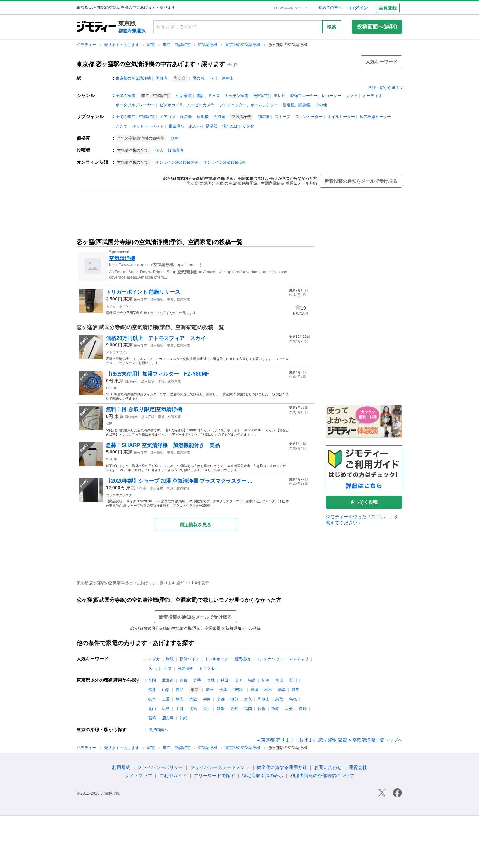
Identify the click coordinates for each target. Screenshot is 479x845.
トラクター (209, 668)
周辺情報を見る (195, 524)
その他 (321, 105)
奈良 (248, 699)
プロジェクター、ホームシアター (248, 105)
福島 (252, 680)
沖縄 (183, 718)
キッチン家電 (236, 95)
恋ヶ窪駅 (157, 299)
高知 (234, 708)
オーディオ (372, 95)
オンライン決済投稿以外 (224, 162)
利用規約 (121, 767)
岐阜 (152, 699)
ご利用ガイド (173, 775)
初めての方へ (330, 7)
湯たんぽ (230, 126)
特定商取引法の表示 (262, 775)
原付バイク (189, 659)
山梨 (166, 689)
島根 (293, 699)
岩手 (197, 680)
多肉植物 (185, 668)
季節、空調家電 (177, 44)
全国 (152, 680)
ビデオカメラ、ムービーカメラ (187, 105)
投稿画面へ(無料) (377, 26)
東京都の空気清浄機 (243, 44)
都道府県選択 (132, 30)
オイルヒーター (341, 117)
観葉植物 (242, 659)
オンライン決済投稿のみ (176, 162)
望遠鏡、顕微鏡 (296, 105)
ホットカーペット (148, 126)
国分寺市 (140, 299)
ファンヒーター (309, 117)
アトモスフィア (117, 352)
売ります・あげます (122, 44)
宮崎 (152, 718)
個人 (159, 150)
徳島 (193, 708)
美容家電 (261, 95)
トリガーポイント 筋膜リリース (143, 292)
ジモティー (87, 44)
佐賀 (262, 708)
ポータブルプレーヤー (135, 105)
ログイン (359, 7)
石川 (293, 680)
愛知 (295, 689)
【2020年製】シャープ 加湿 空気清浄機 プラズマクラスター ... (179, 481)
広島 (166, 708)
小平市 (141, 488)
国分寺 (161, 78)
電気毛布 (176, 126)
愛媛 (221, 708)
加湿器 (264, 117)
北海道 (168, 680)
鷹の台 (198, 78)
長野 (179, 689)
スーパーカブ (160, 668)
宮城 (211, 680)
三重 (166, 699)
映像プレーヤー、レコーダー (315, 95)
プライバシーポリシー (160, 767)
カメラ (352, 95)
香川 (207, 708)
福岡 (248, 708)
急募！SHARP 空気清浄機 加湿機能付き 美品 (165, 445)
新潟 (265, 680)
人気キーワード (382, 61)
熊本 (275, 708)
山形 (238, 680)
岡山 (152, 708)
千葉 (223, 689)
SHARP (111, 388)
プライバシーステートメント (220, 767)
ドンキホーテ (216, 659)
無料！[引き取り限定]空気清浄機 (144, 409)
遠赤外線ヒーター (375, 117)
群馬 (282, 689)
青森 (183, 680)
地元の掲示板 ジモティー (292, 8)
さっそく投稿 (364, 502)
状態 (109, 423)
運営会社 (358, 767)
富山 (279, 680)
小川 (213, 78)
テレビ (279, 95)
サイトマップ (138, 775)
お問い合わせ (327, 767)
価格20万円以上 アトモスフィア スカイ (156, 338)
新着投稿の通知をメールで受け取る (361, 181)
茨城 (254, 689)
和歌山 (263, 699)
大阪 (193, 699)
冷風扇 (219, 117)
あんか (195, 126)
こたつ (121, 126)
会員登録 (388, 7)
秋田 (224, 680)
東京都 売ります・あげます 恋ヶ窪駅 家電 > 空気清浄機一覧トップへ (331, 740)
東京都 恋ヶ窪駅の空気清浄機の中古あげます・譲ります (151, 64)
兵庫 (207, 699)
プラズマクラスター (120, 495)
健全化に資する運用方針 (282, 767)
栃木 (268, 689)
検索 (331, 26)
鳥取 (279, 699)
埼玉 (209, 689)
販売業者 (176, 150)
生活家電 (184, 95)
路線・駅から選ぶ (383, 87)
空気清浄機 (208, 44)
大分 (289, 708)
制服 (170, 659)
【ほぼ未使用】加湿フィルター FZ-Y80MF (157, 373)
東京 (128, 298)
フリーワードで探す (214, 775)
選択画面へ (158, 730)
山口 (179, 708)
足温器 (211, 126)
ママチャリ (299, 659)
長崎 (303, 708)
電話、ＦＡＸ (208, 95)
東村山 (228, 78)
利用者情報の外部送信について (322, 775)
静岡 (179, 699)
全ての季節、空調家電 (135, 117)
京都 (221, 699)
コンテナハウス (269, 659)
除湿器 (186, 117)
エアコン (167, 117)
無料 (175, 138)
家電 (151, 44)
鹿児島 (168, 718)
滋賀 (234, 699)
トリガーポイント (119, 306)
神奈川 (239, 689)
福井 (152, 689)
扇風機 (203, 117)
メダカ (154, 659)
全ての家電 (125, 95)
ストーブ (282, 117)
